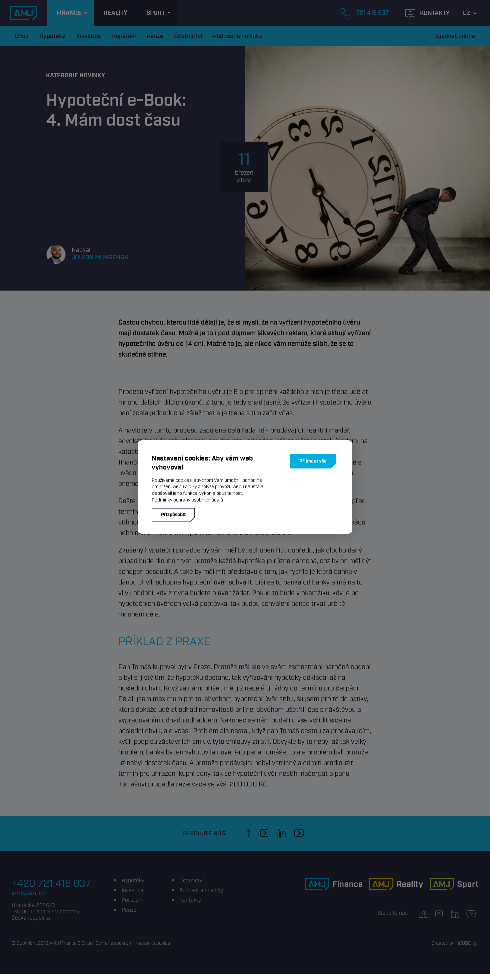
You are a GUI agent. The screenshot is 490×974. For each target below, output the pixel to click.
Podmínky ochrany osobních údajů (187, 500)
